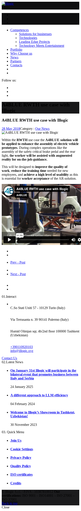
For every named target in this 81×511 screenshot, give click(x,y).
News (14, 57)
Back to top (9, 503)
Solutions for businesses (35, 34)
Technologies (28, 38)
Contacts (16, 65)
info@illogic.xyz (21, 351)
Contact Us (9, 358)
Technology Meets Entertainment (41, 45)
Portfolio (16, 49)
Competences (19, 30)
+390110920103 (21, 347)
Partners (15, 61)
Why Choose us (21, 53)
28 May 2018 (11, 128)
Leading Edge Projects (34, 42)
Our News (42, 128)
